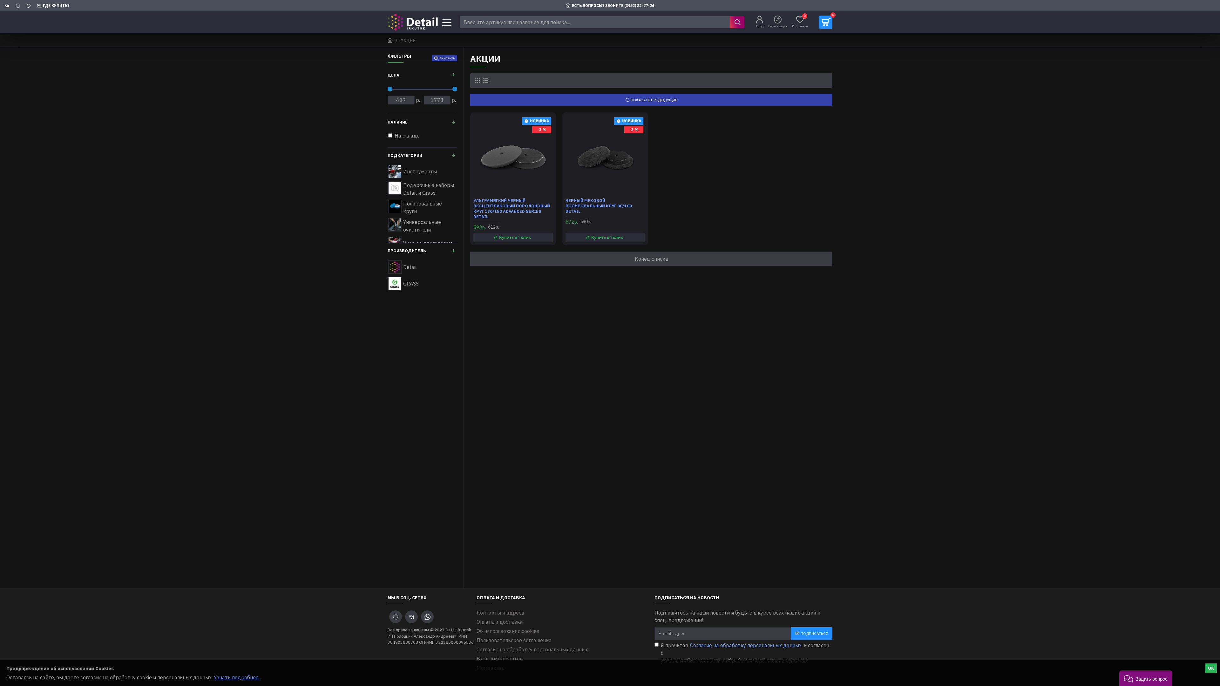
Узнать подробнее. (237, 677)
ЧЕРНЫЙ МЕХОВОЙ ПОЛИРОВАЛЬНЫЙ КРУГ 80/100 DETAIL (599, 206)
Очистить (446, 58)
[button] (1145, 678)
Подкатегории (405, 155)
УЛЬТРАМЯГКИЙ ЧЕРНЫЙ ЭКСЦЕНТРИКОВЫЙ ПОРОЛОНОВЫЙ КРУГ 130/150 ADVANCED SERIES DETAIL (511, 208)
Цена (393, 75)
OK (1211, 668)
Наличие (398, 122)
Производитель (407, 250)
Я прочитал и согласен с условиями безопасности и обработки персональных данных (745, 653)
